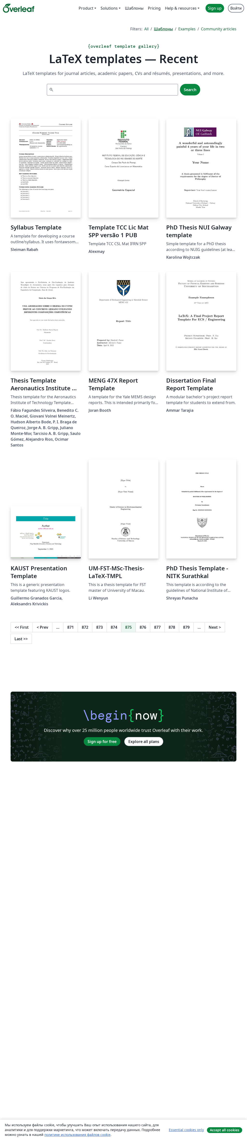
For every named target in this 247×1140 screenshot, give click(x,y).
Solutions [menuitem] (109, 8)
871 (70, 627)
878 (172, 627)
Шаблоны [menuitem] (134, 8)
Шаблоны (163, 29)
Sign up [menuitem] (215, 8)
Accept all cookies (224, 1130)
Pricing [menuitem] (154, 8)
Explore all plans (143, 741)
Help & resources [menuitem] (181, 8)
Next (215, 627)
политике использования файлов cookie (77, 1134)
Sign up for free (102, 741)
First (22, 627)
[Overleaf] (18, 8)
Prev (42, 627)
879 (186, 627)
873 (99, 627)
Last (21, 638)
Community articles (218, 29)
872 (85, 627)
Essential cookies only (186, 1129)
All (146, 29)
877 (157, 627)
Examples (187, 29)
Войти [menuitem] (236, 8)
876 (143, 627)
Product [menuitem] (86, 8)
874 (114, 627)
